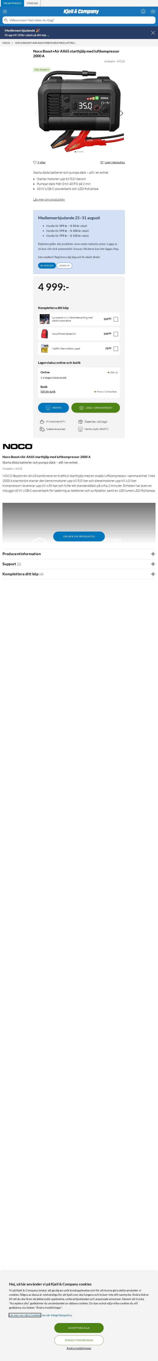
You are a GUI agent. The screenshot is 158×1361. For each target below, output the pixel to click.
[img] (121, 113)
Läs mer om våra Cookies (25, 1315)
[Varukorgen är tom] (153, 11)
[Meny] (5, 11)
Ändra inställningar (79, 1348)
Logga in (64, 265)
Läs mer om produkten (49, 199)
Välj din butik (48, 391)
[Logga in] (143, 11)
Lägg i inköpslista (115, 162)
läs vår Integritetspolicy (57, 1315)
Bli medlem (47, 265)
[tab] (12, 3)
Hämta (56, 407)
